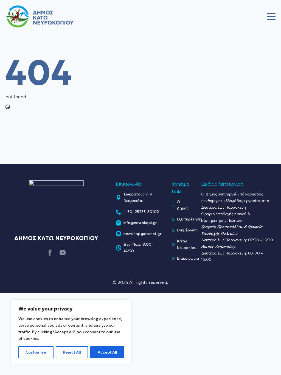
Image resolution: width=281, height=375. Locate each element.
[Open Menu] (271, 16)
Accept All (107, 352)
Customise (36, 352)
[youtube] (62, 252)
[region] (71, 332)
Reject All (72, 352)
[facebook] (50, 252)
